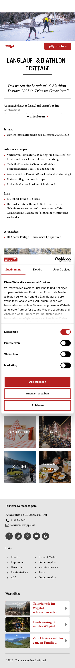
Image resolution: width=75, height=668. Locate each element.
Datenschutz (18, 567)
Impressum (17, 562)
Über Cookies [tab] (61, 269)
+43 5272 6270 (18, 520)
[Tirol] (10, 46)
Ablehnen (37, 405)
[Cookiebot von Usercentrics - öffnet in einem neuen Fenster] (55, 259)
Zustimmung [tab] (13, 269)
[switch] (65, 343)
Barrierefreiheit (19, 572)
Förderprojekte (47, 562)
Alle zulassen (37, 381)
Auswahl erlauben (37, 393)
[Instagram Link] (18, 536)
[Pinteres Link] (27, 536)
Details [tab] (37, 269)
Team (42, 572)
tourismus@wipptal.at (23, 525)
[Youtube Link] (36, 536)
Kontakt (15, 557)
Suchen (61, 46)
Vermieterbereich (48, 567)
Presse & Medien (48, 557)
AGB (13, 577)
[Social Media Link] (45, 536)
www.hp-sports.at (50, 237)
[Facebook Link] (9, 536)
